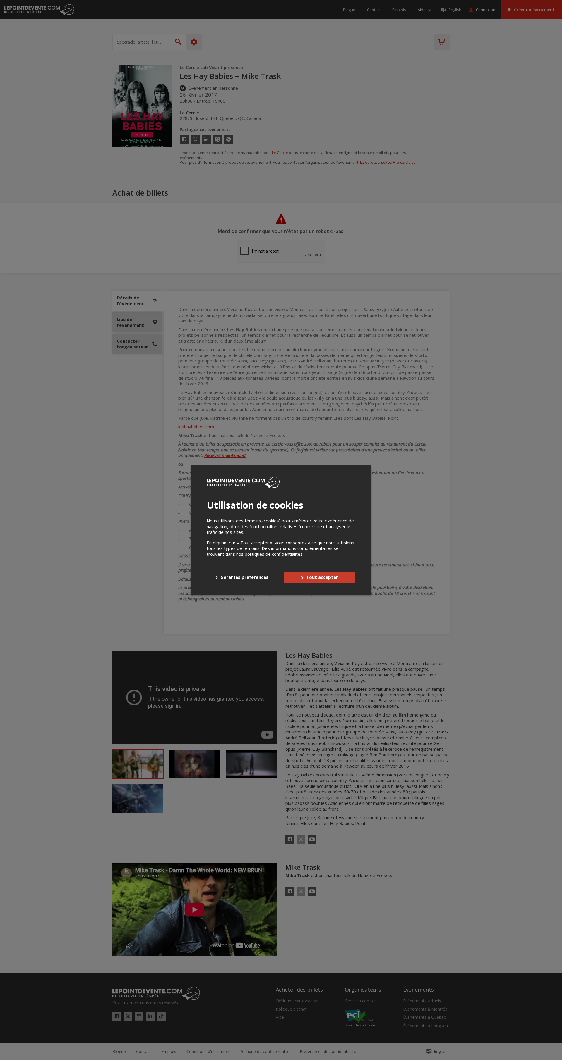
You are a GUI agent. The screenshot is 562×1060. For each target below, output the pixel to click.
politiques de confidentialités (274, 554)
